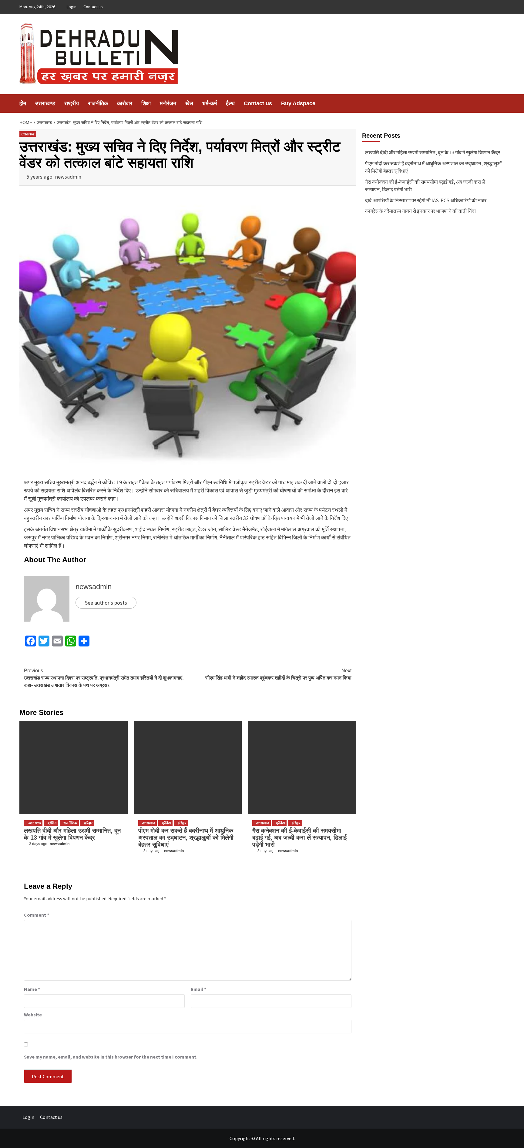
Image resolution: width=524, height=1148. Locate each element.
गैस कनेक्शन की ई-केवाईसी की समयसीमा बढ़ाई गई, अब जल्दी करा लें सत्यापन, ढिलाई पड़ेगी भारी (299, 837)
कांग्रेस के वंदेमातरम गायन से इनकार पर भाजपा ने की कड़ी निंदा (420, 211)
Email (198, 989)
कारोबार (124, 103)
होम (22, 103)
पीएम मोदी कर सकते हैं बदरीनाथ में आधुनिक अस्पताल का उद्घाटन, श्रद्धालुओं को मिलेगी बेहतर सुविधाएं (185, 837)
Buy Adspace (298, 103)
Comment (36, 915)
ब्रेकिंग (52, 823)
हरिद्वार (88, 823)
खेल (189, 103)
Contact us (93, 6)
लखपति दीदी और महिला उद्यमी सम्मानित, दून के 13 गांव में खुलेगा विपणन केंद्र (72, 834)
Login (71, 6)
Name (32, 989)
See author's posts (106, 602)
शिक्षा (146, 103)
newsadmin (68, 176)
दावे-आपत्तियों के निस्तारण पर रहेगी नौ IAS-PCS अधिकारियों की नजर (425, 200)
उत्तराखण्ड (45, 103)
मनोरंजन (168, 103)
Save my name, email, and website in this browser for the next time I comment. (110, 1057)
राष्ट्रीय (71, 103)
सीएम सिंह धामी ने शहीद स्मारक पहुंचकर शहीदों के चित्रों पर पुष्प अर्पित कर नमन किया (278, 674)
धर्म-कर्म (209, 103)
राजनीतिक (98, 103)
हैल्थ (230, 103)
